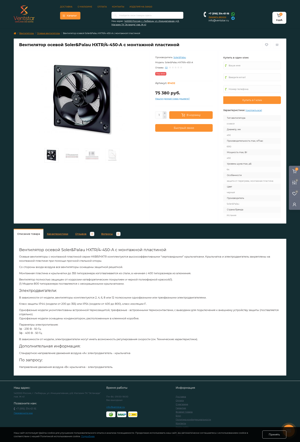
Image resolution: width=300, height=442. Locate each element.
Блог (178, 415)
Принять (274, 434)
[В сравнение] (277, 44)
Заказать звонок (217, 17)
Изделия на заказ (141, 6)
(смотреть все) (253, 110)
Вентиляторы (26, 33)
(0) (166, 67)
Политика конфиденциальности (193, 419)
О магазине (85, 6)
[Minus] (165, 117)
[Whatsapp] (233, 13)
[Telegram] (233, 18)
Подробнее (88, 436)
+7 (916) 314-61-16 (219, 13)
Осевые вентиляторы (48, 33)
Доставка (66, 6)
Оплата (102, 6)
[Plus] (165, 113)
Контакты (118, 6)
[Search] (115, 15)
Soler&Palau (179, 57)
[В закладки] (266, 44)
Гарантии (181, 408)
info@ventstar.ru (219, 20)
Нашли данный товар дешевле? (172, 98)
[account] (294, 204)
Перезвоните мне (23, 413)
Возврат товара (184, 412)
